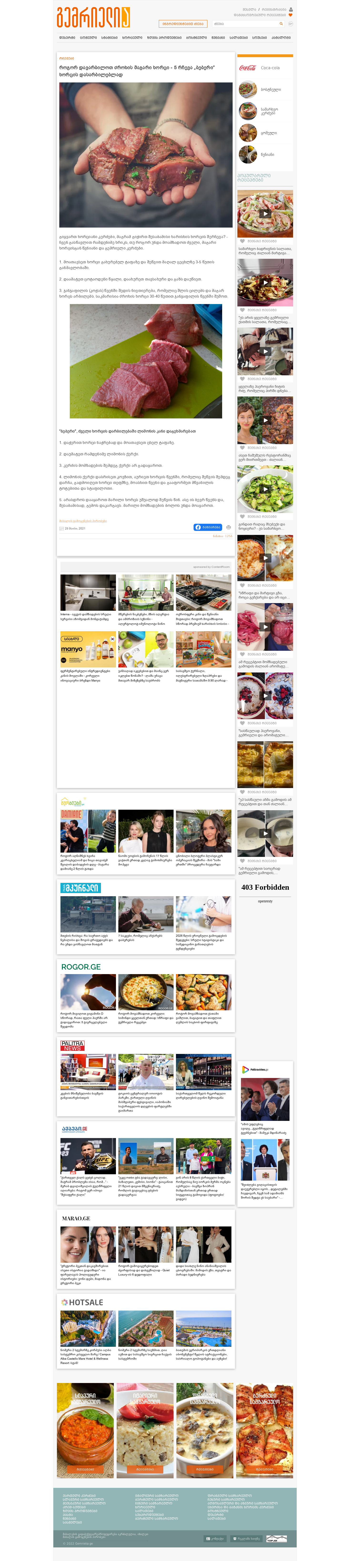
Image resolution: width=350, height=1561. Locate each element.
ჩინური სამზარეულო (153, 1503)
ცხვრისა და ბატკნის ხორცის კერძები (241, 1507)
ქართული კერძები (79, 1495)
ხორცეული (145, 1507)
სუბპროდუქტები (149, 1514)
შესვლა (249, 9)
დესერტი (216, 1514)
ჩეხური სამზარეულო (226, 1499)
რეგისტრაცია (274, 9)
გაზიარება (211, 527)
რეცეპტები (85, 1469)
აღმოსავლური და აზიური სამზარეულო (243, 1503)
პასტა (68, 1514)
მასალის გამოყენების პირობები (83, 521)
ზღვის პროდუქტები (80, 1511)
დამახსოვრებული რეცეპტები (260, 15)
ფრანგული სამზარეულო (230, 1495)
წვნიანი (69, 1518)
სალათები (144, 1511)
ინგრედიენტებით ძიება (183, 24)
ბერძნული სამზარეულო (156, 1499)
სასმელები (72, 1522)
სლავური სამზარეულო (83, 1499)
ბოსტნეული (218, 1511)
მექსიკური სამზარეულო (84, 1503)
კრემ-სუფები (74, 1507)
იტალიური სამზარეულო (157, 1495)
